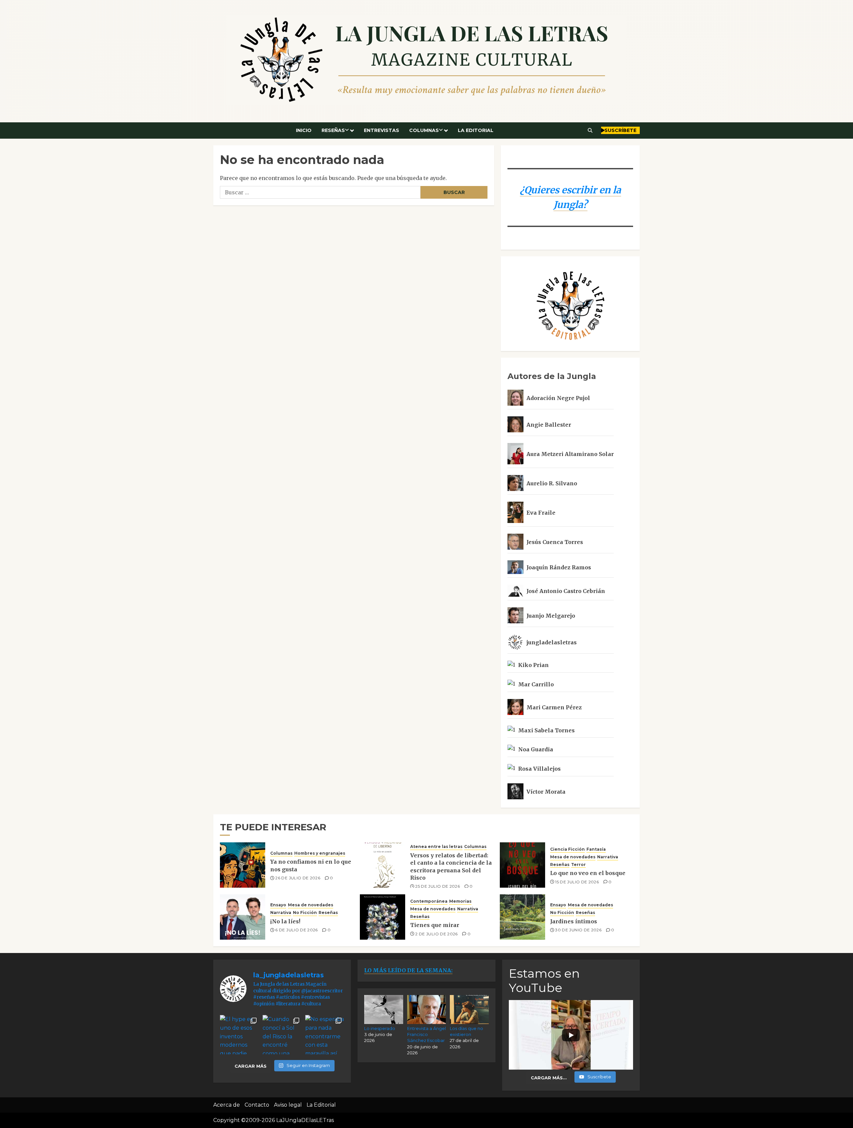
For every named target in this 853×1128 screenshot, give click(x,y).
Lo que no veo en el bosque (587, 873)
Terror (578, 864)
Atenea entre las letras (436, 846)
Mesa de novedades (572, 856)
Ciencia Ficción (567, 849)
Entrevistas (381, 130)
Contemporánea (428, 901)
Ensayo (278, 904)
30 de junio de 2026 (578, 929)
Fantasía (596, 849)
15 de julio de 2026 (577, 881)
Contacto (257, 1105)
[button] (590, 130)
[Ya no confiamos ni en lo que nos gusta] (242, 865)
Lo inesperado (379, 1028)
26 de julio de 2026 (297, 877)
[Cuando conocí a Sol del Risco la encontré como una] (282, 1034)
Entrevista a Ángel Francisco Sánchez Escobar (426, 1034)
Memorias (460, 901)
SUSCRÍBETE (620, 130)
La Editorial (475, 130)
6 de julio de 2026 (296, 929)
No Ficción (305, 912)
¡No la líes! (285, 921)
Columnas (424, 130)
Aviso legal (288, 1105)
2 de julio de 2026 (436, 933)
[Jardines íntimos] (522, 917)
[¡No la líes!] (242, 917)
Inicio (304, 130)
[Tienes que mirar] (382, 917)
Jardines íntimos (573, 921)
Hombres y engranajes (319, 853)
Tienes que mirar (434, 925)
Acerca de (226, 1105)
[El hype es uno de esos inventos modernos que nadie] (239, 1034)
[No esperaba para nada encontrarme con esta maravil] (325, 1034)
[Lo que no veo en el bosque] (522, 865)
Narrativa (607, 856)
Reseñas (333, 130)
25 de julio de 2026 (437, 886)
